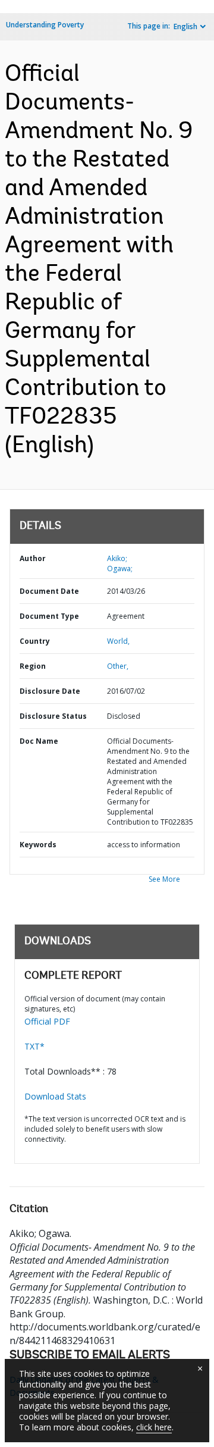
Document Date (49, 591)
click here (154, 1427)
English (185, 26)
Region (33, 666)
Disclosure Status (53, 716)
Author (33, 558)
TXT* (34, 1046)
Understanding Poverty (45, 25)
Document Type (49, 616)
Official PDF (47, 1021)
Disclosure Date (50, 691)
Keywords (38, 845)
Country (35, 641)
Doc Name (39, 741)
